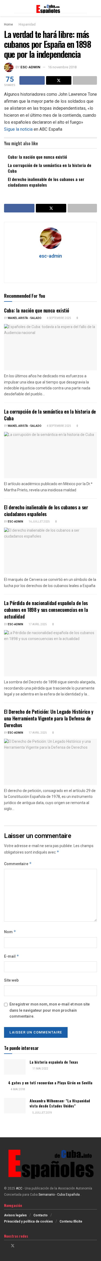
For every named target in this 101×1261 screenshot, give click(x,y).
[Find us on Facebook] (5, 1246)
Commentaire (18, 864)
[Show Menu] (6, 8)
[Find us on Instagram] (19, 1246)
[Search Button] (94, 8)
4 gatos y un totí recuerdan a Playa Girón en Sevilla (50, 1082)
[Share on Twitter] (58, 80)
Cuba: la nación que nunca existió (37, 157)
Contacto (40, 1215)
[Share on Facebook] (32, 80)
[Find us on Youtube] (26, 1246)
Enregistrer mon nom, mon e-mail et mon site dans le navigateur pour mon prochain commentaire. (49, 1010)
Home (8, 24)
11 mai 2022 (40, 1069)
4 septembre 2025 (58, 318)
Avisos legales (15, 1215)
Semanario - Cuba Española (60, 1194)
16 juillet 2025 (39, 522)
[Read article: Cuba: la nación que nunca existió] (50, 347)
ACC (19, 1188)
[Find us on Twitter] (13, 1246)
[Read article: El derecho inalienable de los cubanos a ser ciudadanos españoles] (50, 551)
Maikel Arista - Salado (24, 318)
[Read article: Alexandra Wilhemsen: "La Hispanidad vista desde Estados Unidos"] (15, 1105)
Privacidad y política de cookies (28, 1221)
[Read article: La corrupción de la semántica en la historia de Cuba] (50, 455)
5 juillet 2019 (42, 1113)
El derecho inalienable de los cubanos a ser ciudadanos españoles (46, 182)
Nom (10, 932)
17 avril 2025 (37, 624)
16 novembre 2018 (62, 67)
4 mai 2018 (17, 1089)
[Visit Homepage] (50, 8)
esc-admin (30, 67)
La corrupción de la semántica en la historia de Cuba (49, 168)
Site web (11, 980)
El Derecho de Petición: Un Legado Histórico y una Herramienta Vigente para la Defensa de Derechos (48, 718)
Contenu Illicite (71, 1221)
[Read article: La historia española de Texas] (15, 1067)
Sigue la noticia (18, 129)
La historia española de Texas (54, 1062)
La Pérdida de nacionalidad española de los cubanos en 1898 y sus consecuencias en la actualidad (46, 609)
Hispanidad (27, 24)
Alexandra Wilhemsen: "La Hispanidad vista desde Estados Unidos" (60, 1103)
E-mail (11, 956)
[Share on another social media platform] (85, 80)
